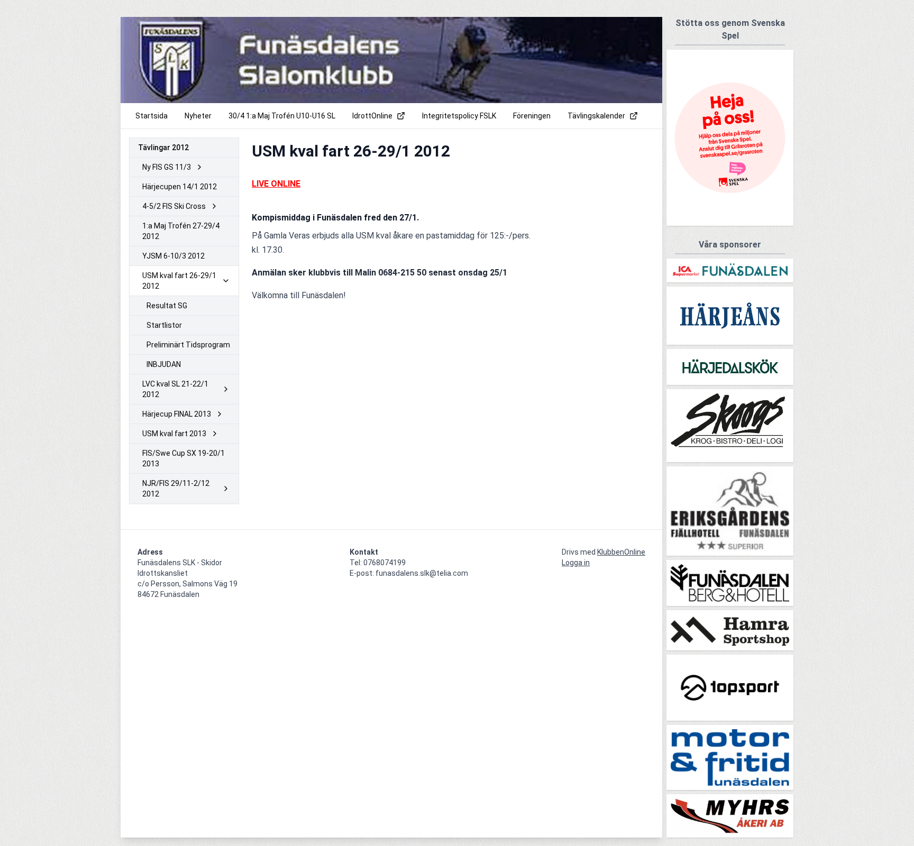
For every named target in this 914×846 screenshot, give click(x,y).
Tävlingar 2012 (163, 147)
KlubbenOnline (621, 552)
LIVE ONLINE (276, 184)
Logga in (576, 562)
